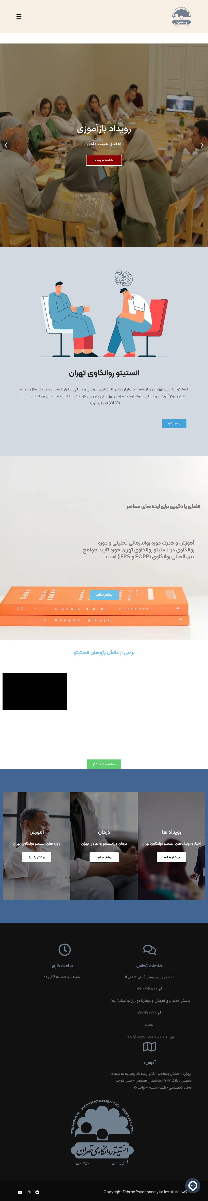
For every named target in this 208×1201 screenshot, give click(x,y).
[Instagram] (28, 1192)
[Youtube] (20, 1192)
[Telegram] (37, 1192)
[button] (202, 145)
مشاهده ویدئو (104, 160)
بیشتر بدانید (174, 423)
